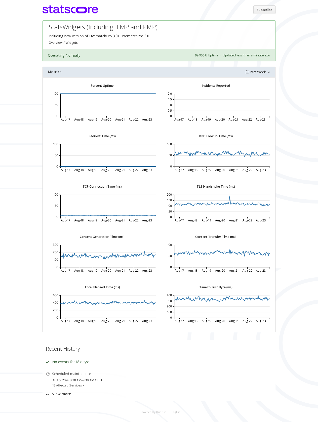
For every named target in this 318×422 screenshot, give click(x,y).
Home (244, 9)
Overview (56, 43)
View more (61, 393)
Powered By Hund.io (153, 412)
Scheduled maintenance (71, 373)
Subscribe (264, 9)
